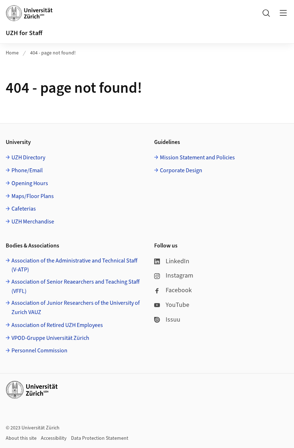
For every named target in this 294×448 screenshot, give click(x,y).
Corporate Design (181, 170)
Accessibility (54, 438)
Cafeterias (23, 209)
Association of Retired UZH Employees (57, 325)
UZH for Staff (24, 33)
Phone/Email (27, 170)
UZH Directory (28, 158)
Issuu (173, 319)
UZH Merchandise (32, 222)
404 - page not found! (53, 53)
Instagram (179, 275)
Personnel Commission (39, 351)
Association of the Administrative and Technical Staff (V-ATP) (74, 265)
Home (12, 53)
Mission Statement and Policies (197, 158)
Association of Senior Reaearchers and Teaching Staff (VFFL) (75, 286)
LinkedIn (177, 261)
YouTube (177, 304)
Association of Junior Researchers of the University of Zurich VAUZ (75, 307)
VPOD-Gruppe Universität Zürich (50, 338)
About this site (21, 438)
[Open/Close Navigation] (283, 12)
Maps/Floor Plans (32, 196)
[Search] (266, 12)
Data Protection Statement (99, 438)
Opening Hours (29, 183)
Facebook (179, 290)
